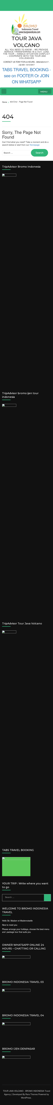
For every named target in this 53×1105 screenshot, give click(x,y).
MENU (43, 91)
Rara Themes (31, 1094)
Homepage (35, 144)
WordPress (26, 1097)
